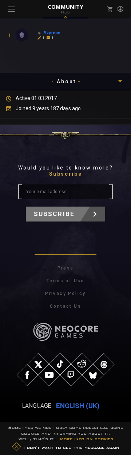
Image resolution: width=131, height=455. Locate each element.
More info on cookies (86, 438)
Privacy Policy (65, 293)
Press (65, 268)
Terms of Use (65, 280)
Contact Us (65, 306)
